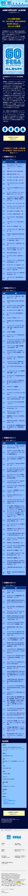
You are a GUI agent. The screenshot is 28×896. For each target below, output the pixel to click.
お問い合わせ (12, 889)
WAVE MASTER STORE (9, 803)
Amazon (6, 802)
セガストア (6, 799)
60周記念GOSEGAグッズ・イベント (9, 830)
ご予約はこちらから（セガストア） (13, 138)
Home (2, 830)
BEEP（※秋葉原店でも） (10, 800)
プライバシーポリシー (5, 889)
